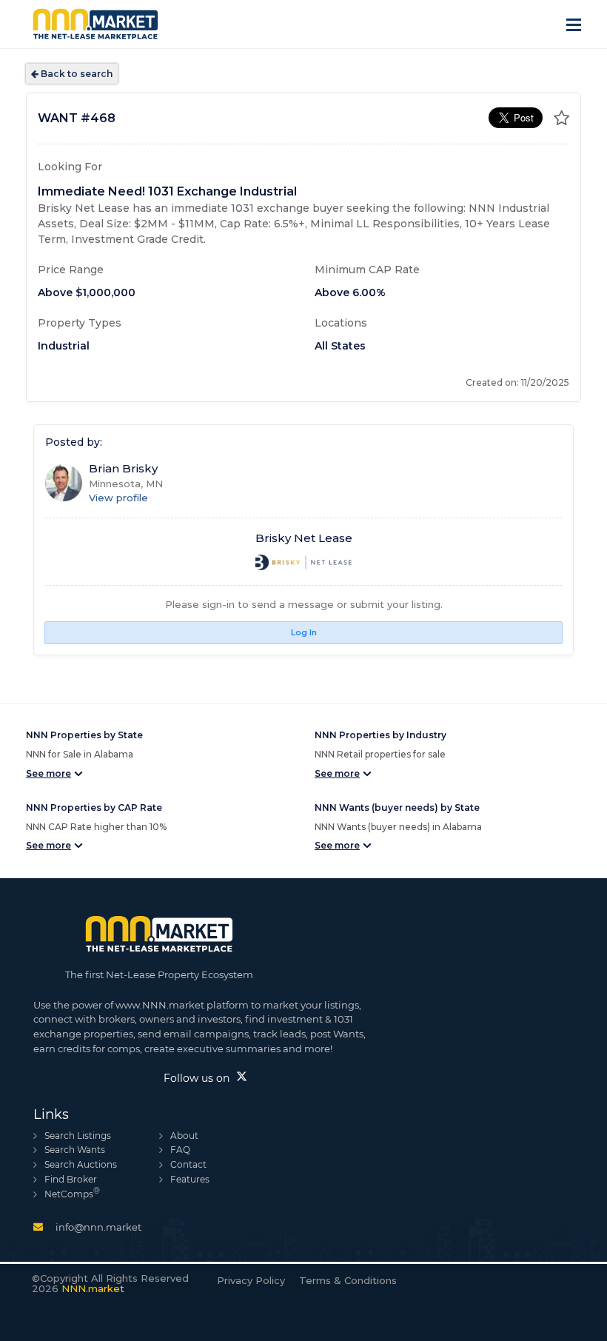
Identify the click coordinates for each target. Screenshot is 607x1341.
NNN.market (92, 1288)
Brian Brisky (123, 468)
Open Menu (573, 23)
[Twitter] (241, 1077)
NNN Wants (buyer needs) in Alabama (398, 826)
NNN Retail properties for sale (380, 754)
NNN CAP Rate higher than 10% (96, 826)
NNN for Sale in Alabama (79, 754)
